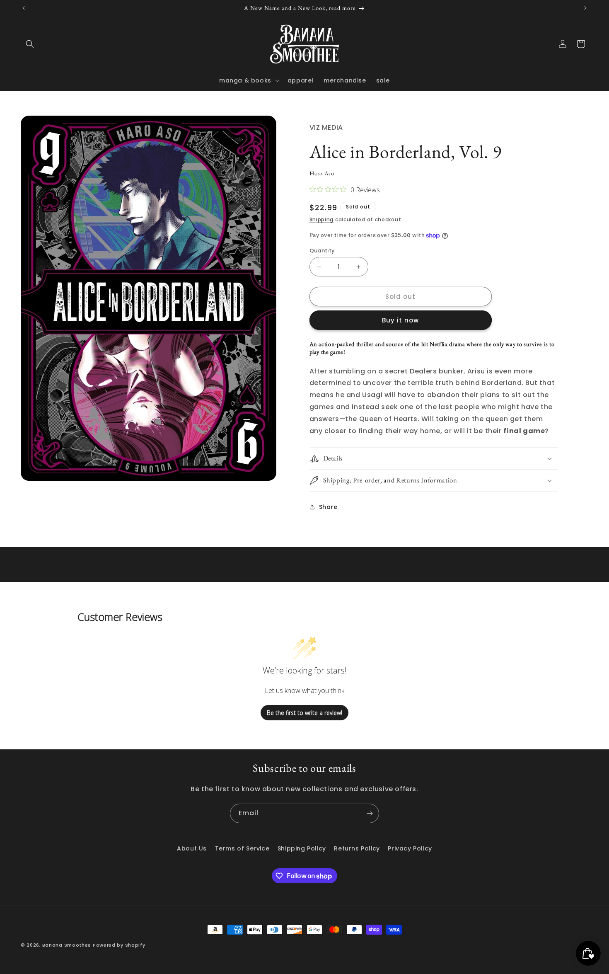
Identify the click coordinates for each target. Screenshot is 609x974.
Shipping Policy (302, 848)
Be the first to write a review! (304, 713)
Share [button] (328, 507)
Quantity (322, 250)
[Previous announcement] (24, 8)
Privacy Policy (410, 848)
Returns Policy (356, 848)
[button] (30, 44)
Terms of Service (242, 848)
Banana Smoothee (67, 945)
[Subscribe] (369, 813)
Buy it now (400, 320)
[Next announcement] (585, 8)
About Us (192, 848)
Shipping (321, 219)
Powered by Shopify (119, 945)
